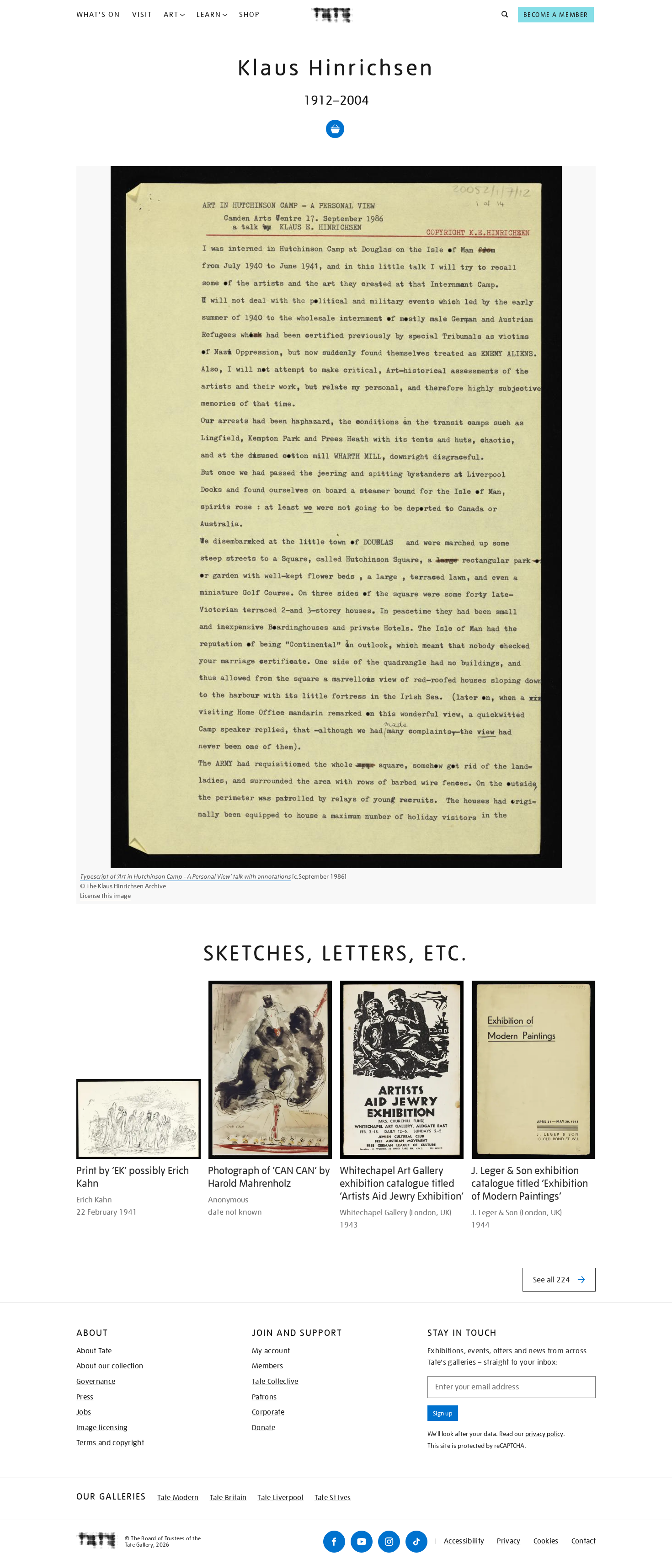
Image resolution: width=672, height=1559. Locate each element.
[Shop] (335, 129)
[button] (502, 14)
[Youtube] (362, 1542)
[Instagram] (389, 1542)
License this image (105, 896)
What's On (98, 14)
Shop (249, 14)
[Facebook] (334, 1542)
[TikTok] (416, 1542)
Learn (209, 14)
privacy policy (544, 1434)
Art (171, 14)
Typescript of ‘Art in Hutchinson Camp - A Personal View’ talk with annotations (185, 876)
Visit (142, 14)
